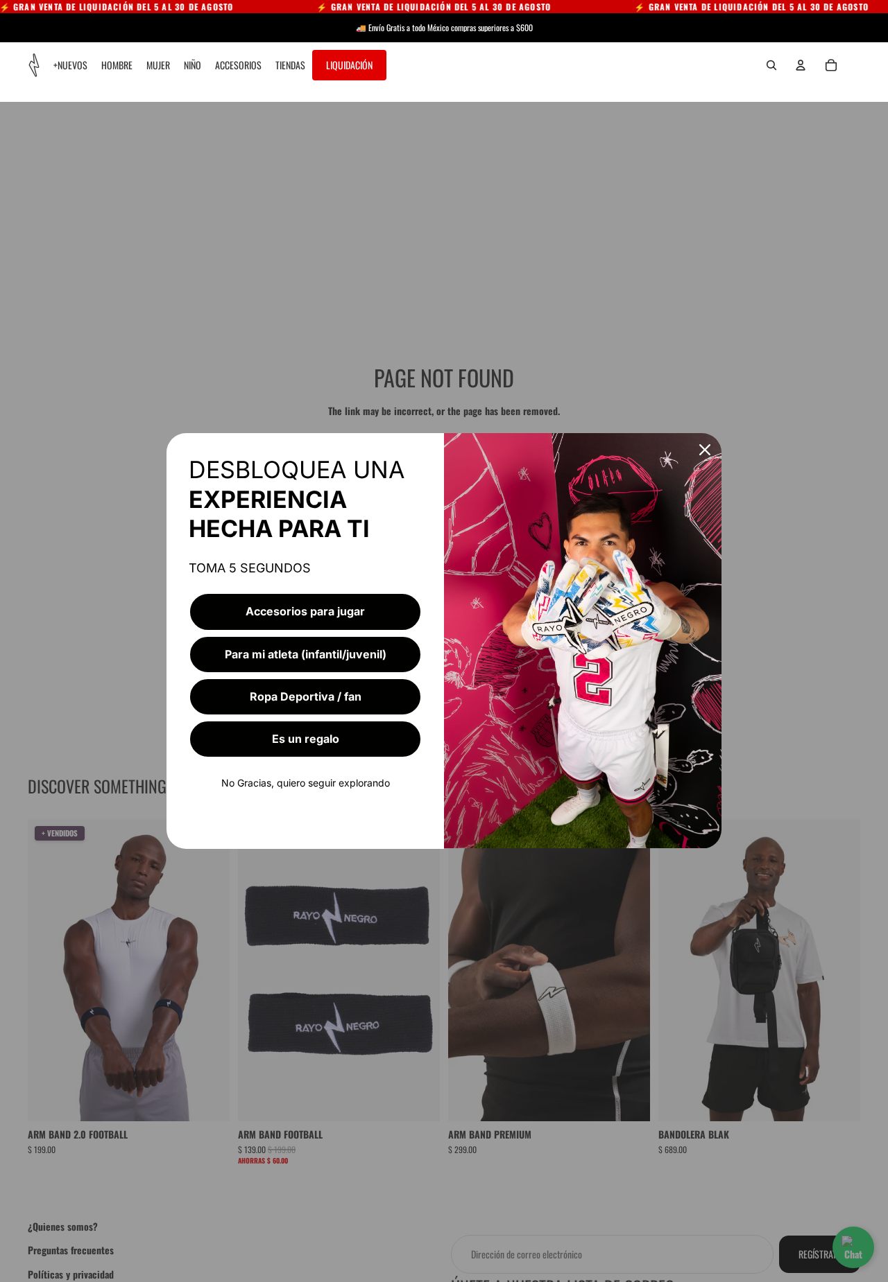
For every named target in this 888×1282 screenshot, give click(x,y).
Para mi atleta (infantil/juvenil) (305, 654)
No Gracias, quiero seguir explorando (305, 783)
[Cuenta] (800, 65)
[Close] (705, 449)
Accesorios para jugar (305, 611)
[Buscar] (771, 65)
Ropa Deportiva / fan (305, 696)
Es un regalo (305, 739)
